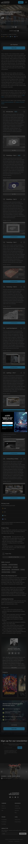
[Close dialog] (26, 413)
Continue (7, 425)
